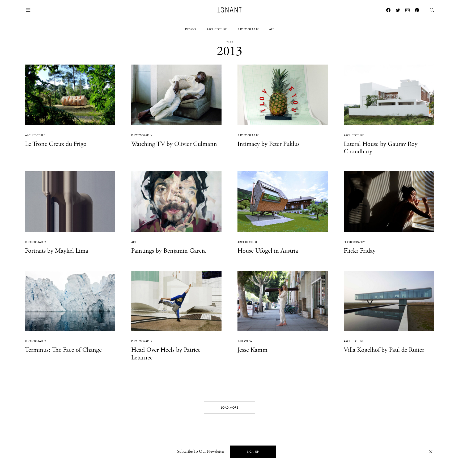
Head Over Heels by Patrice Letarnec (166, 354)
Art (271, 29)
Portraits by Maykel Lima (56, 251)
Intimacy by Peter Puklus (268, 144)
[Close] (431, 451)
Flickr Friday (360, 251)
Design (190, 29)
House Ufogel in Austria (267, 251)
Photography (247, 29)
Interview (245, 341)
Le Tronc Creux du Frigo (56, 144)
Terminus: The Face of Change (63, 350)
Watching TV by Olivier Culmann (174, 144)
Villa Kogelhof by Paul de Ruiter (384, 350)
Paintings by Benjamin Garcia (168, 251)
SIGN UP (252, 452)
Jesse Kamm (252, 350)
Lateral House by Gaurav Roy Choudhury (381, 148)
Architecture (217, 29)
